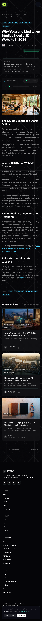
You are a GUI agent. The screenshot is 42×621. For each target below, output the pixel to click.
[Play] (10, 87)
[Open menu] (38, 4)
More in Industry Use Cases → (31, 304)
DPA (4, 588)
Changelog (6, 509)
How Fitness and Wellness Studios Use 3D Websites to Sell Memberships (21, 248)
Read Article (22, 319)
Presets (5, 501)
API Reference (7, 552)
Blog (11, 14)
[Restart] (5, 86)
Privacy (5, 574)
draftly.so (23, 278)
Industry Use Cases (20, 14)
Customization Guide (9, 545)
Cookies (5, 585)
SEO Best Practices (9, 549)
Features (5, 494)
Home (5, 14)
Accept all (22, 615)
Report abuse (7, 592)
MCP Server (6, 556)
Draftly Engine (7, 563)
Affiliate (5, 527)
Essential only (10, 615)
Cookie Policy (25, 611)
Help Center (7, 559)
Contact (5, 530)
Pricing (5, 505)
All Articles (34, 449)
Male (35, 81)
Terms (5, 578)
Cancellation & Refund (10, 581)
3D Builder (6, 498)
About (4, 520)
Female (28, 81)
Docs (4, 541)
